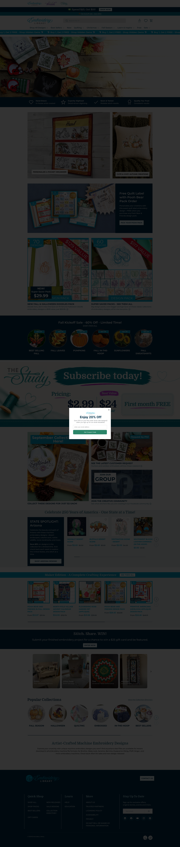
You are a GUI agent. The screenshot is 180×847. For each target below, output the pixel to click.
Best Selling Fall (36, 352)
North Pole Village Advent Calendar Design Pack (63, 609)
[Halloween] (58, 714)
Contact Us (147, 778)
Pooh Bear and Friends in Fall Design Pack (39, 609)
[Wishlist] (145, 20)
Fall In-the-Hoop (101, 352)
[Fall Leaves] (58, 338)
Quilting (78, 28)
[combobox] (94, 20)
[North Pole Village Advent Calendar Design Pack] (64, 592)
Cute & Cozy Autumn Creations (132, 174)
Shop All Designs (38, 28)
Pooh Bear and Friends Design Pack (114, 608)
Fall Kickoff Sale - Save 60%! (91, 14)
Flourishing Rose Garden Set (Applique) (87, 609)
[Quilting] (79, 714)
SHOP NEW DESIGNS (135, 75)
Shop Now (105, 10)
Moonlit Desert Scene (75, 540)
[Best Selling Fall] (36, 338)
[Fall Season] (37, 714)
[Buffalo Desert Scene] (98, 526)
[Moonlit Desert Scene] (76, 526)
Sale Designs (52, 807)
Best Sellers (56, 28)
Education (70, 807)
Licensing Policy (94, 811)
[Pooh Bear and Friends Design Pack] (115, 592)
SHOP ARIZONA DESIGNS (46, 561)
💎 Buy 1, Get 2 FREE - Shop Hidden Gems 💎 (45, 32)
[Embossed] (101, 714)
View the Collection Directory (140, 700)
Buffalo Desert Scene (97, 540)
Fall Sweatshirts (143, 352)
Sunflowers (122, 350)
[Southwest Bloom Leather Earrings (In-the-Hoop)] (143, 526)
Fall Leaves (58, 350)
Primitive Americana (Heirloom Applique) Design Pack (140, 609)
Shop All (32, 802)
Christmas (92, 28)
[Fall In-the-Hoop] (101, 338)
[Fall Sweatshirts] (143, 338)
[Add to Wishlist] (83, 519)
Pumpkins (79, 350)
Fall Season (107, 28)
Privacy (89, 819)
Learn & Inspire (125, 28)
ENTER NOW (90, 645)
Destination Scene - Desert (121, 540)
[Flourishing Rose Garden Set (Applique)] (90, 592)
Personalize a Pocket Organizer (49, 172)
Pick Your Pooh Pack (131, 223)
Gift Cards (33, 817)
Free (139, 28)
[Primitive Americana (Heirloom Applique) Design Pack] (141, 592)
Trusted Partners (95, 807)
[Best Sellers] (143, 714)
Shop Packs (33, 807)
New (69, 28)
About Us (90, 802)
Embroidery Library (38, 836)
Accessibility (92, 815)
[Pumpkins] (79, 338)
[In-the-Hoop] (122, 714)
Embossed (100, 726)
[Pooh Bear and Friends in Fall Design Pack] (39, 592)
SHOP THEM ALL (90, 326)
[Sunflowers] (122, 338)
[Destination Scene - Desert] (121, 526)
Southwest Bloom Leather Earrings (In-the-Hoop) (143, 541)
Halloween (58, 726)
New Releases (53, 802)
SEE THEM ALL (127, 575)
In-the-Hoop (122, 726)
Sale (146, 28)
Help (67, 802)
